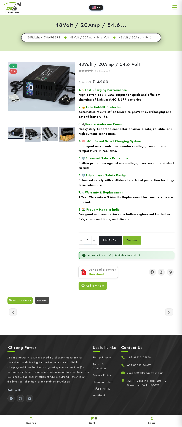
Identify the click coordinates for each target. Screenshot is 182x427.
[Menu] (174, 7)
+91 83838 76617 (139, 365)
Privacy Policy (102, 375)
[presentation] (16, 93)
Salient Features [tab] (20, 300)
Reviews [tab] (42, 300)
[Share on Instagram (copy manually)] (161, 272)
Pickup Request (102, 357)
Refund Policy (101, 389)
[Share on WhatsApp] (170, 272)
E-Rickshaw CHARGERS (43, 38)
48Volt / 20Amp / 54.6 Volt (89, 38)
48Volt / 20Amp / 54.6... (137, 38)
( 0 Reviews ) (102, 71)
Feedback (99, 395)
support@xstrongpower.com (145, 373)
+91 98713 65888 (139, 357)
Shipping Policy (103, 382)
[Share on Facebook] (152, 272)
